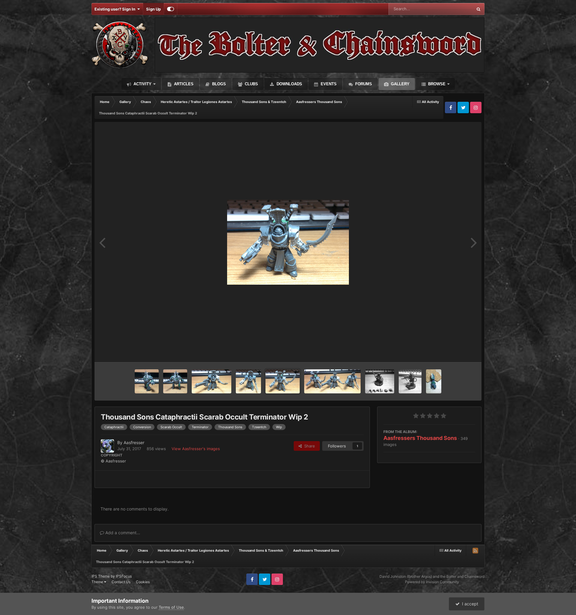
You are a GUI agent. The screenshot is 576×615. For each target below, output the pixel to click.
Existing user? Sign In (115, 9)
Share (308, 446)
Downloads (288, 84)
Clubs (251, 84)
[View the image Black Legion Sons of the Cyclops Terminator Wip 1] (410, 381)
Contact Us (121, 582)
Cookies (143, 582)
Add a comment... (122, 532)
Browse (436, 84)
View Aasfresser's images (196, 448)
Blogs (218, 84)
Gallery (400, 84)
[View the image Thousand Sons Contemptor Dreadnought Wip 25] (175, 381)
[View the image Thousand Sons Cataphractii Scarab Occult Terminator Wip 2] (283, 381)
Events (328, 84)
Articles (183, 84)
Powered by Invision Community (432, 582)
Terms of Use (171, 607)
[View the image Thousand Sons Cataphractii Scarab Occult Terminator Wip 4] (248, 381)
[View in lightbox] (288, 242)
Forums (363, 84)
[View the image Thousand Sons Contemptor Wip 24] (434, 381)
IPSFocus (124, 576)
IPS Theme (101, 576)
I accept (469, 603)
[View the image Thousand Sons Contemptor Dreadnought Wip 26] (147, 381)
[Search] (478, 9)
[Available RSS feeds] (475, 550)
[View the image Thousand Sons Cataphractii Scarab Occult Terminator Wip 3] (211, 381)
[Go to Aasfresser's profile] (107, 446)
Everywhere (454, 9)
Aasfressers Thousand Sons (420, 438)
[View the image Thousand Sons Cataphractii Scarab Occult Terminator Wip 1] (332, 381)
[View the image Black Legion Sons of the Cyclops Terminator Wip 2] (379, 381)
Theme (98, 582)
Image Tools (457, 351)
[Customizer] (170, 9)
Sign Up (153, 9)
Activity (142, 84)
